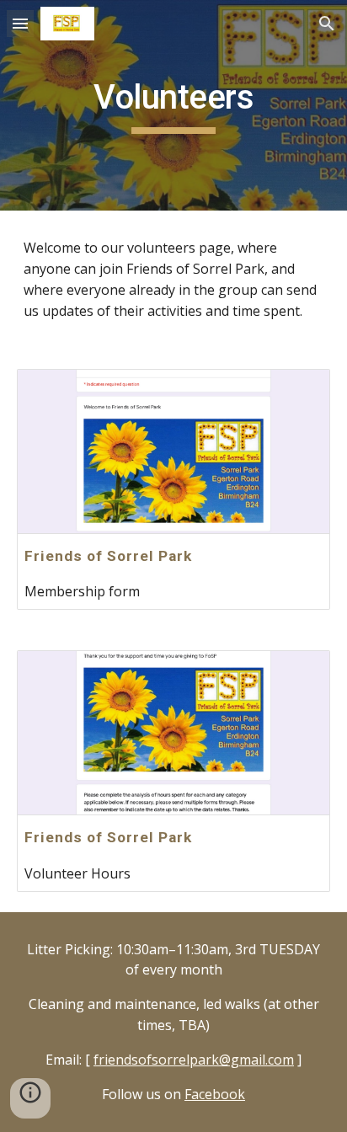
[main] (173, 105)
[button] (20, 23)
